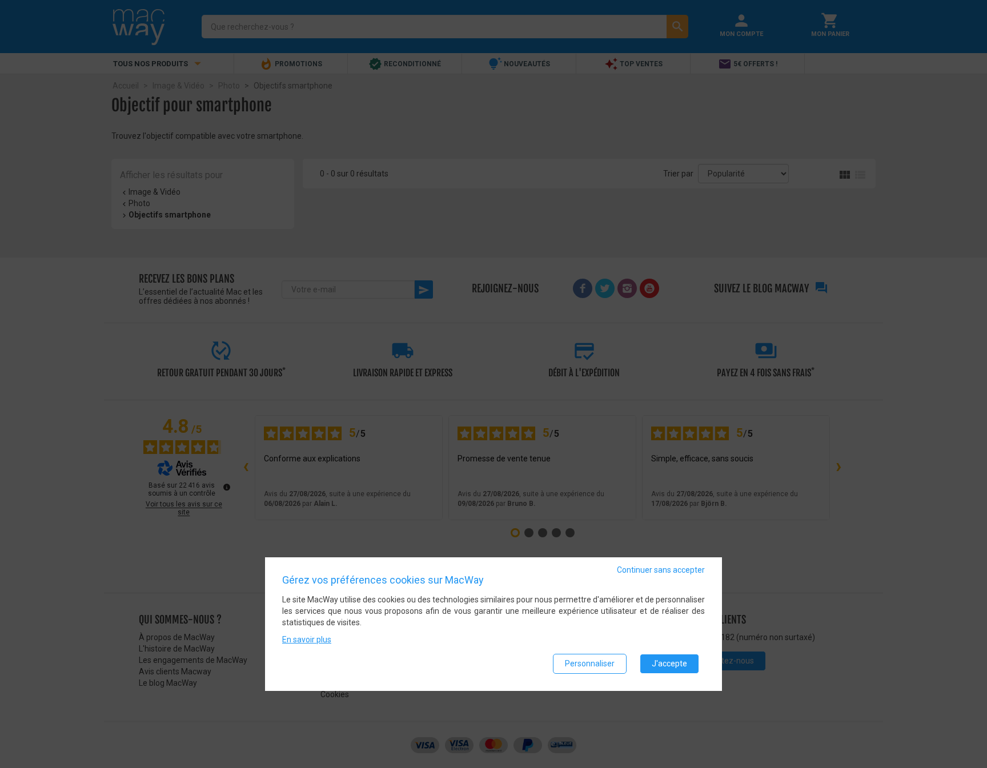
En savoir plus (306, 640)
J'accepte (669, 664)
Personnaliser (590, 664)
